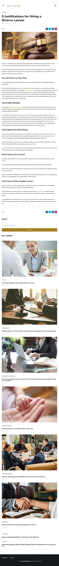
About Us (12, 557)
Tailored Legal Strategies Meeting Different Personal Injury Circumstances (23, 477)
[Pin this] (56, 29)
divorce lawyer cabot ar (15, 107)
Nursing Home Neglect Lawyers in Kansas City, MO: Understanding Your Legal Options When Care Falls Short (29, 379)
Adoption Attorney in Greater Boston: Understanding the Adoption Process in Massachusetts (29, 331)
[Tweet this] (50, 29)
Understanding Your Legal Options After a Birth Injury (17, 429)
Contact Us (4, 557)
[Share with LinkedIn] (53, 29)
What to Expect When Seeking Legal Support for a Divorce (19, 525)
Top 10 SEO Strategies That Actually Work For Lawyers (18, 283)
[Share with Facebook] (47, 29)
